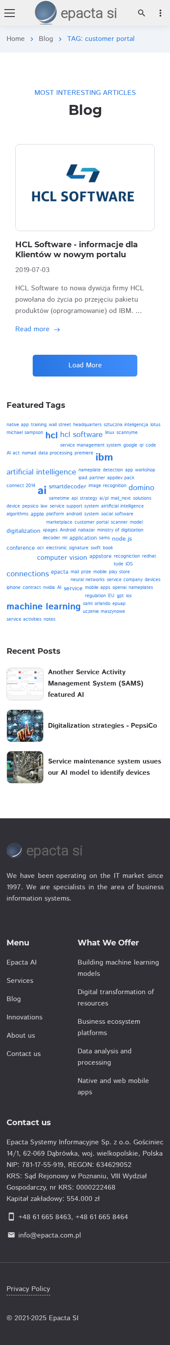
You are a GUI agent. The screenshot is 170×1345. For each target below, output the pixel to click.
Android (68, 530)
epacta (59, 572)
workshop (145, 470)
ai (42, 491)
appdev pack (120, 477)
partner (97, 477)
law (44, 506)
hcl (51, 435)
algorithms (17, 514)
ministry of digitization (120, 530)
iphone (13, 587)
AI (59, 587)
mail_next (121, 498)
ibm (104, 457)
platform (55, 514)
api (74, 498)
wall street (60, 424)
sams (104, 538)
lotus (155, 424)
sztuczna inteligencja (126, 424)
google (130, 445)
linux (109, 432)
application (83, 538)
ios (129, 595)
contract (32, 587)
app (129, 470)
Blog (46, 39)
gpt (120, 595)
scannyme (127, 432)
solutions (142, 498)
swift (96, 548)
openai (119, 587)
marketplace (59, 522)
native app (18, 424)
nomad (29, 453)
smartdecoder (67, 486)
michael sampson (25, 432)
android (74, 514)
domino (141, 488)
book (108, 548)
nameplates (141, 587)
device (13, 506)
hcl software (81, 434)
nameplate (89, 470)
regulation (95, 595)
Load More (85, 365)
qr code (147, 445)
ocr (40, 548)
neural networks (88, 579)
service (73, 588)
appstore (100, 556)
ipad (82, 477)
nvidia (49, 587)
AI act (13, 453)
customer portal (92, 522)
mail (75, 571)
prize (86, 571)
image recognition (107, 485)
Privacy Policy (28, 1289)
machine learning (44, 606)
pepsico (30, 506)
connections (28, 574)
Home (16, 39)
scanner (119, 522)
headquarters (87, 424)
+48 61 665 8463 (44, 1217)
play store (119, 571)
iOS (129, 564)
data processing (55, 453)
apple (37, 514)
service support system (74, 506)
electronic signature (67, 548)
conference (21, 548)
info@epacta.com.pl (49, 1236)
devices (152, 579)
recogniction (127, 556)
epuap (119, 603)
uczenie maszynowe (104, 611)
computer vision (62, 558)
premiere (84, 453)
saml (87, 603)
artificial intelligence (41, 472)
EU (111, 595)
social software (117, 514)
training (39, 424)
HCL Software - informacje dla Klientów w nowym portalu (76, 250)
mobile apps (97, 587)
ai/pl (104, 498)
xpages (50, 530)
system (91, 514)
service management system (90, 445)
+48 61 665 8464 (101, 1217)
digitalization (24, 531)
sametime (59, 498)
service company (125, 579)
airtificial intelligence (122, 506)
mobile (100, 571)
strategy (88, 498)
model (136, 522)
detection (113, 470)
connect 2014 (21, 485)
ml (64, 538)
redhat (149, 556)
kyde (118, 564)
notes (49, 619)
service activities (24, 619)
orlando (102, 603)
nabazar (86, 530)
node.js (122, 539)
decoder (51, 538)
